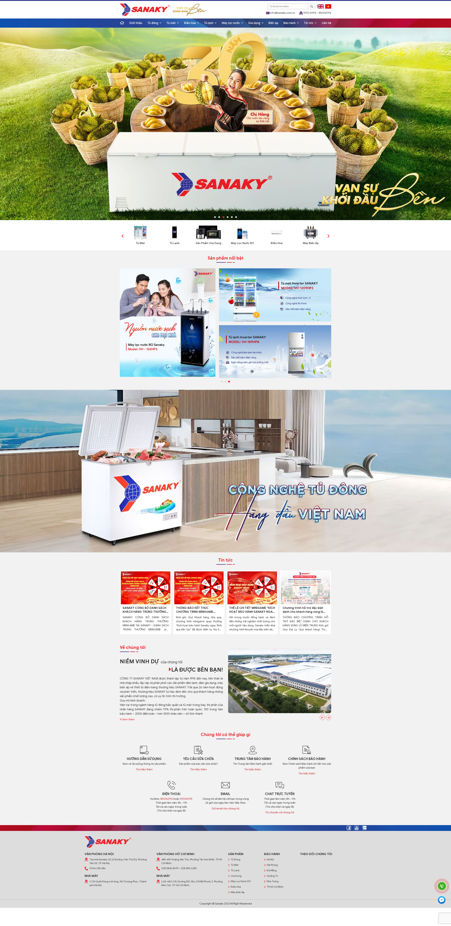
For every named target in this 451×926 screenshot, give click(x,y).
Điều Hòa (277, 243)
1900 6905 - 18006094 (317, 12)
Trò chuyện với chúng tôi (279, 812)
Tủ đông (153, 23)
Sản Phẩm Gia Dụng (208, 243)
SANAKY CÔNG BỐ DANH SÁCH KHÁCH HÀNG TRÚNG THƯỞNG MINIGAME (144, 610)
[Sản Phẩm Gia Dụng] (208, 232)
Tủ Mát (140, 243)
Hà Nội (270, 859)
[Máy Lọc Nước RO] (242, 232)
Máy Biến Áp (311, 243)
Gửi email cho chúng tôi (225, 808)
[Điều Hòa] (276, 232)
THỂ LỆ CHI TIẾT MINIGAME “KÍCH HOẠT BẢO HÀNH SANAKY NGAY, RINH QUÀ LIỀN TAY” (252, 610)
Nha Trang (273, 881)
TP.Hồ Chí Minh (275, 886)
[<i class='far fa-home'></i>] (122, 23)
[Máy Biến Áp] (310, 232)
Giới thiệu (135, 23)
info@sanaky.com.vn (282, 12)
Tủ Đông (235, 859)
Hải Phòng (272, 864)
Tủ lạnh (209, 23)
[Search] (311, 6)
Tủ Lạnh (174, 243)
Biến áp (273, 23)
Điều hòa (190, 23)
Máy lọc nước (231, 23)
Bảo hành (289, 23)
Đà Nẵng (272, 870)
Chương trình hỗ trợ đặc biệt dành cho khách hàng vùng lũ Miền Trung (303, 610)
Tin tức (309, 23)
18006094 (166, 798)
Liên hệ (326, 23)
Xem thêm (128, 719)
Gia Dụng (236, 875)
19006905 (186, 798)
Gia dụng (254, 23)
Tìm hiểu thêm (144, 769)
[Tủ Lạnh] (174, 232)
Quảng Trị (272, 875)
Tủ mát (171, 23)
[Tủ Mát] (140, 232)
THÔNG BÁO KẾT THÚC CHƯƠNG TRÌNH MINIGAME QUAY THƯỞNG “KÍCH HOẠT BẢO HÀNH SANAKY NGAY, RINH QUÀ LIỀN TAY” (198, 610)
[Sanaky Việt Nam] (145, 9)
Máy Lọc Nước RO (242, 243)
